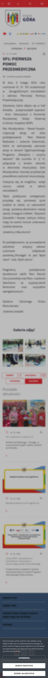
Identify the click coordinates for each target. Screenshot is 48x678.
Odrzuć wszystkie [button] (24, 665)
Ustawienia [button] (24, 658)
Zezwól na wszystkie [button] (24, 673)
